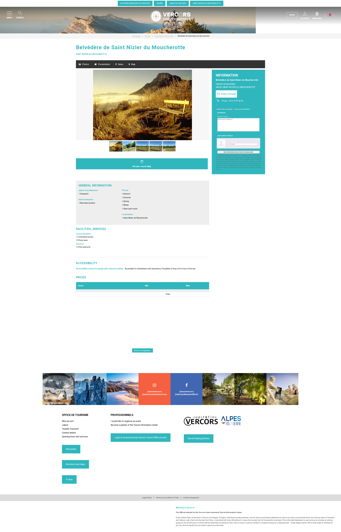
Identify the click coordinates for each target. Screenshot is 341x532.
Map (133, 64)
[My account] (304, 13)
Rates (120, 64)
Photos (85, 64)
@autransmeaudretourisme (154, 394)
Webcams (317, 13)
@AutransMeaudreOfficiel (186, 394)
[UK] (331, 15)
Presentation (104, 64)
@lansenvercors (154, 391)
